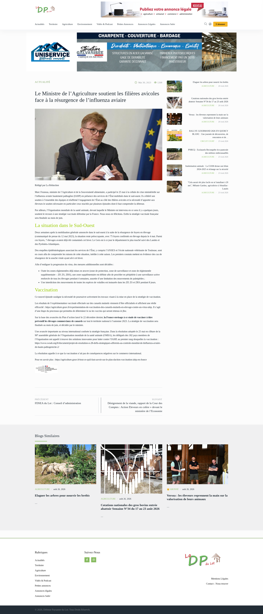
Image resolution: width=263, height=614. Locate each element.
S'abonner (220, 24)
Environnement (84, 24)
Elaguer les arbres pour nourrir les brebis (210, 82)
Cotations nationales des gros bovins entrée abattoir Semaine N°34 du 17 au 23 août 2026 (130, 506)
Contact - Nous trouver (217, 583)
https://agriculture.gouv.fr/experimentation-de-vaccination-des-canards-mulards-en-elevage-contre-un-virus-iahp (98, 307)
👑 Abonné (173, 489)
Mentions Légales (219, 578)
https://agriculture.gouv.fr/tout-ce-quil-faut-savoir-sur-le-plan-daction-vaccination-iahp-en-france (101, 359)
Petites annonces (125, 24)
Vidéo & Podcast (105, 24)
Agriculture (67, 24)
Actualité (42, 82)
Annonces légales (146, 24)
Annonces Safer (167, 24)
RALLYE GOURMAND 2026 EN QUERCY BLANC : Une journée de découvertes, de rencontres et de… (208, 134)
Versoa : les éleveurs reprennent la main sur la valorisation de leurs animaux (197, 497)
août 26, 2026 (59, 489)
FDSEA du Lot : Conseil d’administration (58, 401)
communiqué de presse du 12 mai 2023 (54, 236)
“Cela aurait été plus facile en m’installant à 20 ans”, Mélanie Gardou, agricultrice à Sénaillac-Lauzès (208, 185)
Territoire (53, 24)
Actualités (39, 24)
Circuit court (207, 141)
